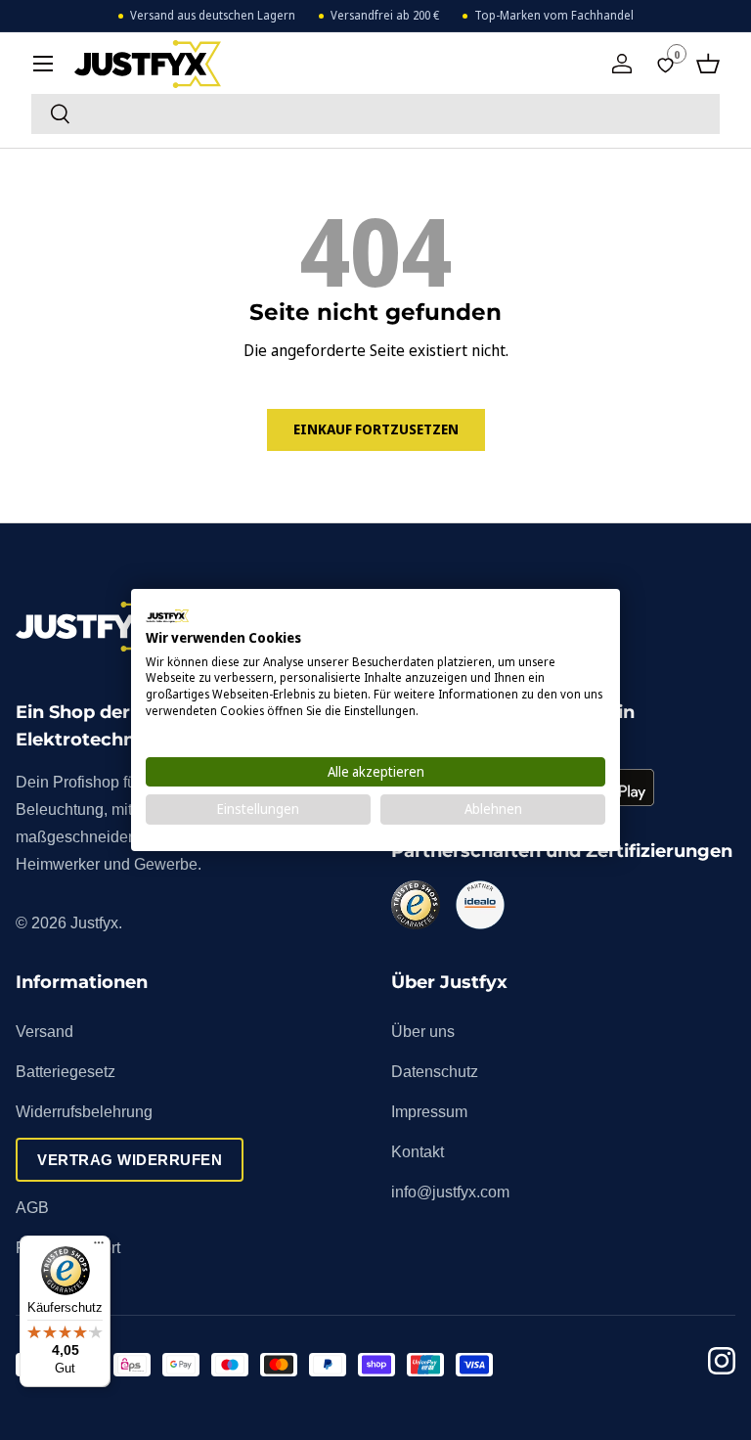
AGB (32, 1207)
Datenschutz (434, 1071)
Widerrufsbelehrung (84, 1111)
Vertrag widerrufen (129, 1159)
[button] (707, 63)
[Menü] (98, 1247)
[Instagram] (721, 1364)
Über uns (423, 1031)
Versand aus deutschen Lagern (212, 15)
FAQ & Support (68, 1247)
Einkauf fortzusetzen (376, 429)
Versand (44, 1031)
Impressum (429, 1111)
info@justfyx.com (450, 1192)
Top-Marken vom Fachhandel (554, 15)
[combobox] (375, 114)
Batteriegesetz (65, 1071)
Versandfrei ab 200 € (385, 15)
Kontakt (417, 1152)
